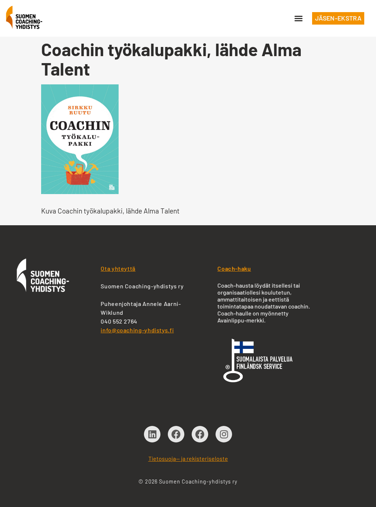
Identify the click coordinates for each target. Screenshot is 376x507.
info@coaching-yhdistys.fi (137, 330)
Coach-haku (234, 268)
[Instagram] (224, 434)
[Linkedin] (152, 434)
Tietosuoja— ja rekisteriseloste (188, 458)
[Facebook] (176, 434)
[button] (298, 18)
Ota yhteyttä (118, 268)
